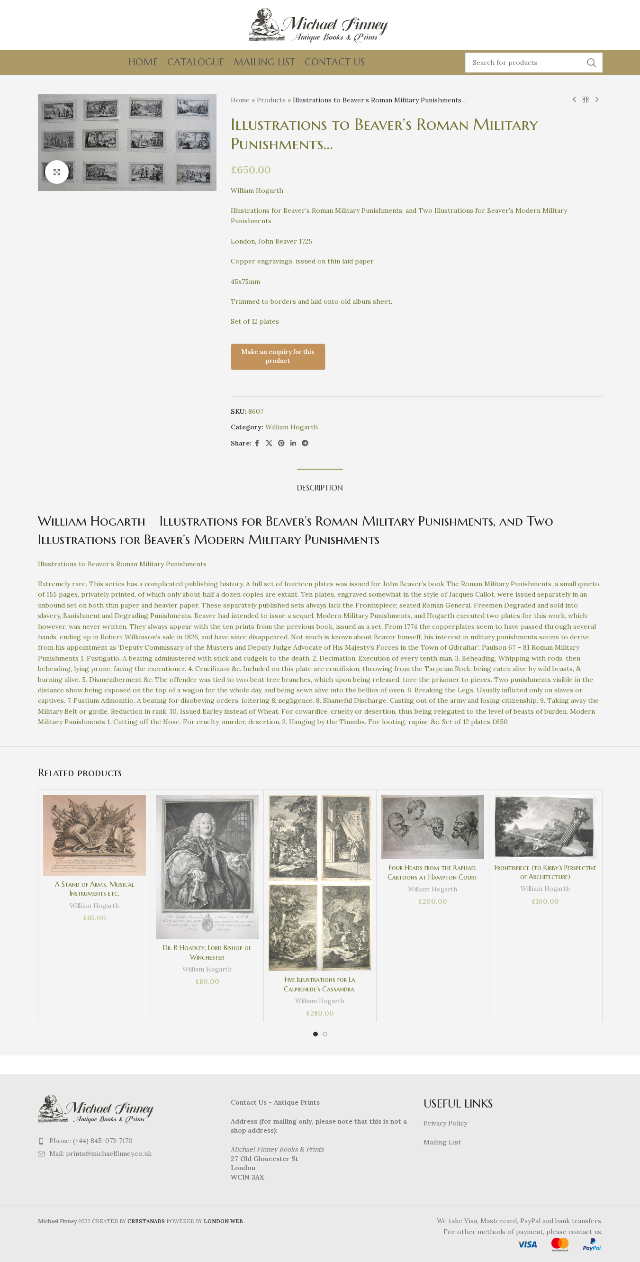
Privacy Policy (445, 1123)
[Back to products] (585, 100)
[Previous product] (574, 100)
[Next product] (597, 100)
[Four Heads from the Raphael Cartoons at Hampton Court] (432, 827)
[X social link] (269, 443)
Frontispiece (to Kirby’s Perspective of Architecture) (545, 872)
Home (240, 100)
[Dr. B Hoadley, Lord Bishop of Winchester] (207, 867)
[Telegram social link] (305, 443)
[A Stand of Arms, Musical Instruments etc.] (94, 835)
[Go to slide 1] (315, 1034)
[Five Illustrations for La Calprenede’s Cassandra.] (320, 883)
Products (271, 100)
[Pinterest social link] (281, 443)
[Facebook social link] (257, 443)
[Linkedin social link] (293, 443)
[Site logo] (320, 24)
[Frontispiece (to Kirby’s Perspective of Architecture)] (545, 827)
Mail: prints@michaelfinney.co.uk (100, 1153)
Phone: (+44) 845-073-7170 (91, 1140)
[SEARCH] (592, 63)
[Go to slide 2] (325, 1034)
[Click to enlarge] (57, 172)
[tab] (320, 483)
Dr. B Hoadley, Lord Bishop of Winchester (207, 953)
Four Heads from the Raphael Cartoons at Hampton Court (433, 872)
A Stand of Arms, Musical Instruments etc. (94, 889)
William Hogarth (291, 427)
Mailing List (442, 1142)
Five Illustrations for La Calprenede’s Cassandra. (320, 984)
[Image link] (97, 1108)
